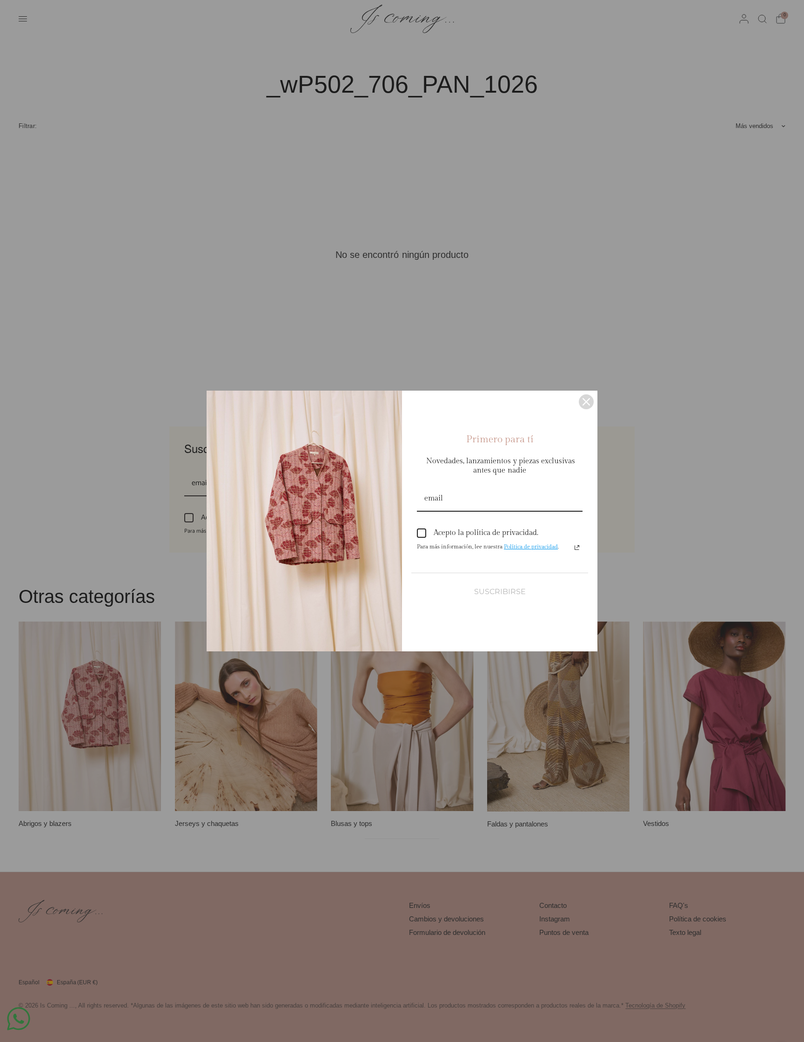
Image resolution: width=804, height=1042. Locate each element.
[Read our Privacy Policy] (577, 547)
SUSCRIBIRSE (500, 591)
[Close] (586, 402)
